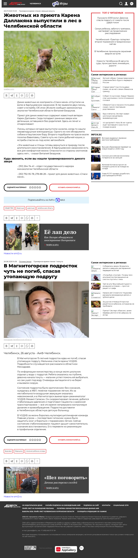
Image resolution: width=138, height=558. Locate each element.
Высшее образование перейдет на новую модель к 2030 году (116, 148)
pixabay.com (9, 89)
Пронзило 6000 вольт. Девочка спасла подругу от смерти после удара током (112, 20)
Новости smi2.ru (13, 253)
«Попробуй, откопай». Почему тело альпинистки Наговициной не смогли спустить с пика (117, 277)
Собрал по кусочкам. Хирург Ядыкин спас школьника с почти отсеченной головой (118, 98)
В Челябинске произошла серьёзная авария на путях (112, 52)
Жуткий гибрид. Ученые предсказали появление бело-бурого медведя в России (118, 80)
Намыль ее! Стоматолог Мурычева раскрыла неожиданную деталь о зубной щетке (117, 295)
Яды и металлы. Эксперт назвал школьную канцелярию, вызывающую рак (116, 116)
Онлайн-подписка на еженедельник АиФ (62, 505)
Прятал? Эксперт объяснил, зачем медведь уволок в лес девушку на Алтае (117, 313)
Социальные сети (120, 505)
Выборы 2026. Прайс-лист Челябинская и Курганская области (48, 511)
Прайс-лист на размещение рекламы (38, 508)
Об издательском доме (32, 505)
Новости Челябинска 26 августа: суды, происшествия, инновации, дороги (112, 63)
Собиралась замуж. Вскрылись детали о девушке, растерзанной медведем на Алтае (116, 268)
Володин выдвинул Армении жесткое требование (114, 139)
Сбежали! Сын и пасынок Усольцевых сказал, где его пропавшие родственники (118, 107)
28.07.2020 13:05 (10, 11)
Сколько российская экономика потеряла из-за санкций (115, 157)
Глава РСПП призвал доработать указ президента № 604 (116, 175)
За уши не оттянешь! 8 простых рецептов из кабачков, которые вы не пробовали (118, 304)
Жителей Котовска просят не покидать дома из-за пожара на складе (115, 167)
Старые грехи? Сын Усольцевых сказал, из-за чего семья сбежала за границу (118, 89)
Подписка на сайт (91, 505)
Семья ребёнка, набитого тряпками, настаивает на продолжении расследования (112, 31)
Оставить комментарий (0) (69, 187)
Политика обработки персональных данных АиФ (78, 508)
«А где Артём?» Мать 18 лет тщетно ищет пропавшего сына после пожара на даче (117, 125)
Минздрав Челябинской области (18, 340)
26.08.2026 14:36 (10, 262)
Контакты (106, 505)
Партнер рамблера (45, 548)
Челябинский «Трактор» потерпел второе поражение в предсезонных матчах (113, 41)
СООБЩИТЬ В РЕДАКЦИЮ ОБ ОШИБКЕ (92, 511)
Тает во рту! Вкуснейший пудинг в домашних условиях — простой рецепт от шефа (117, 286)
